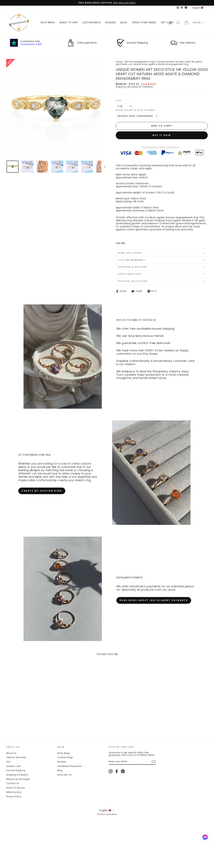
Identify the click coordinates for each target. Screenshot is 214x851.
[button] (198, 22)
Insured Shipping (15, 770)
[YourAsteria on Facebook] (117, 771)
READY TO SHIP (68, 22)
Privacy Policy (13, 796)
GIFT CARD (167, 22)
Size (119, 101)
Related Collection (133, 281)
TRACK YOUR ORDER (144, 22)
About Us (11, 753)
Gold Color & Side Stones (135, 110)
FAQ (8, 761)
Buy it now (162, 135)
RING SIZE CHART (130, 253)
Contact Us (12, 783)
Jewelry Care (13, 766)
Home (119, 61)
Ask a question (129, 274)
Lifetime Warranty (16, 757)
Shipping (120, 87)
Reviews (61, 761)
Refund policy (13, 792)
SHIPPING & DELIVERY (133, 267)
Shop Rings (63, 753)
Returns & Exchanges (18, 779)
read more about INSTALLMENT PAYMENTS (154, 600)
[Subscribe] (154, 762)
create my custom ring (42, 490)
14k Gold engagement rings (140, 61)
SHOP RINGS (47, 22)
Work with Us (64, 774)
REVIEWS (110, 22)
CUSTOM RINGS (91, 22)
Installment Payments (69, 766)
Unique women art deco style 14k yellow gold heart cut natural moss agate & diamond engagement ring (159, 63)
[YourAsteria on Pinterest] (123, 771)
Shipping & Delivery (17, 774)
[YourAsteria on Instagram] (110, 771)
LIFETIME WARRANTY (132, 260)
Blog (59, 770)
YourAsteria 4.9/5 (31, 44)
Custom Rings (65, 757)
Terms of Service (15, 787)
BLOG (123, 22)
